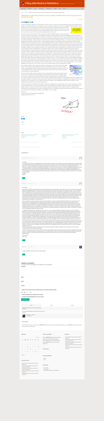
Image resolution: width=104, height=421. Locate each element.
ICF (48, 324)
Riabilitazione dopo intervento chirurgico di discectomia (31, 307)
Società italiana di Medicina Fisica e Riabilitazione (51, 370)
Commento (23, 266)
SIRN (44, 359)
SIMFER (45, 358)
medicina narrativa (45, 340)
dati (28, 142)
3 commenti (81, 19)
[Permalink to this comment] (35, 157)
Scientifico (26, 12)
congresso (50, 340)
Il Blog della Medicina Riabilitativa (41, 3)
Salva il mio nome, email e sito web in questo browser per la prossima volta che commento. (39, 289)
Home (22, 12)
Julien (23, 363)
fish (45, 337)
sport (63, 324)
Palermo (52, 342)
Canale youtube (46, 367)
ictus (50, 324)
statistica (37, 142)
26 (27, 351)
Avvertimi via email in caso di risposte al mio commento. (32, 294)
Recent (51, 305)
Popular (31, 305)
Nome (22, 277)
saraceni (56, 337)
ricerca (34, 142)
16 (38, 346)
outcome (44, 342)
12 (27, 346)
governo (59, 337)
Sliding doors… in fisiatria (31, 314)
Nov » (24, 355)
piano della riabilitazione (56, 340)
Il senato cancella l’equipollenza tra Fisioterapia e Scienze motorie (33, 311)
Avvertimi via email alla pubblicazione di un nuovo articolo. (33, 296)
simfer (70, 324)
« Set (22, 355)
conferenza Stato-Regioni (29, 326)
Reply (24, 240)
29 (35, 351)
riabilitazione (31, 142)
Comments (72, 305)
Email (22, 281)
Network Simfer (46, 369)
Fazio (34, 326)
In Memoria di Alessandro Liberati (46, 134)
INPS (52, 337)
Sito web (22, 285)
